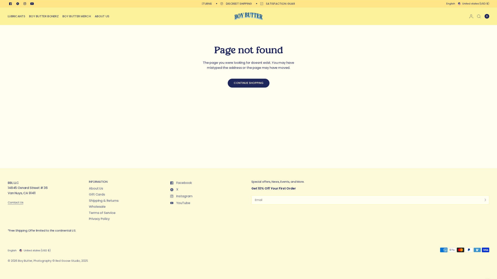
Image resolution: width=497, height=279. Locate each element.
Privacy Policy (99, 219)
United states (475, 3)
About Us (96, 188)
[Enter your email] (485, 200)
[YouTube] (32, 3)
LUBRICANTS (16, 16)
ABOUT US (102, 16)
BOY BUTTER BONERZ (44, 16)
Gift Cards (97, 194)
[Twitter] (17, 3)
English (450, 3)
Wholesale (97, 206)
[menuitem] (17, 16)
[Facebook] (10, 3)
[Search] (479, 16)
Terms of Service (102, 213)
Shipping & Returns (103, 200)
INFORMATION (98, 181)
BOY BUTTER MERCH (77, 16)
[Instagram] (25, 3)
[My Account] (471, 16)
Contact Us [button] (15, 202)
